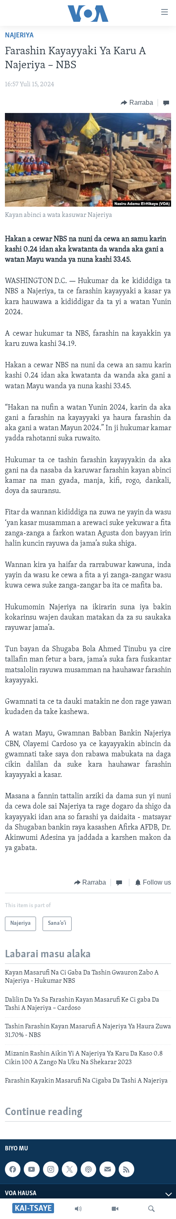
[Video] (115, 1208)
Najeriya (19, 35)
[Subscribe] (107, 1169)
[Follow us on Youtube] (31, 1169)
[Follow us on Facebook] (12, 1169)
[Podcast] (88, 1169)
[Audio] (78, 1208)
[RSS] (126, 1169)
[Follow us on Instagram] (51, 1169)
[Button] (137, 102)
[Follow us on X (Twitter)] (69, 1169)
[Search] (151, 1208)
